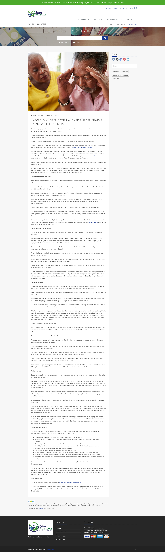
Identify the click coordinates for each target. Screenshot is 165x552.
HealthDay (41, 508)
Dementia (125, 75)
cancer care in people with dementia (70, 483)
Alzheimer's (116, 71)
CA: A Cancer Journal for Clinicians (81, 147)
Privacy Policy (60, 540)
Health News (65, 42)
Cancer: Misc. (117, 75)
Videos (78, 42)
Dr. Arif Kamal (93, 222)
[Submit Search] (105, 38)
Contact (130, 19)
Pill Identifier (117, 8)
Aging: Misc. (116, 79)
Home (112, 24)
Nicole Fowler (97, 156)
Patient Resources (115, 19)
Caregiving (125, 71)
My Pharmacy (83, 19)
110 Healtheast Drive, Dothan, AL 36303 (54, 3)
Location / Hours (128, 8)
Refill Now (98, 19)
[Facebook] (135, 8)
